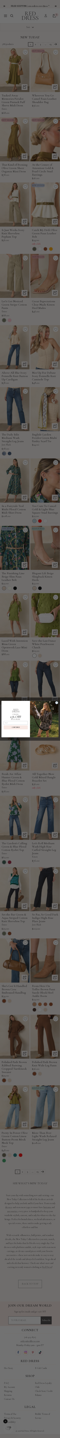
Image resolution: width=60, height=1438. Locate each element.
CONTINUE (16, 727)
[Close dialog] (56, 702)
